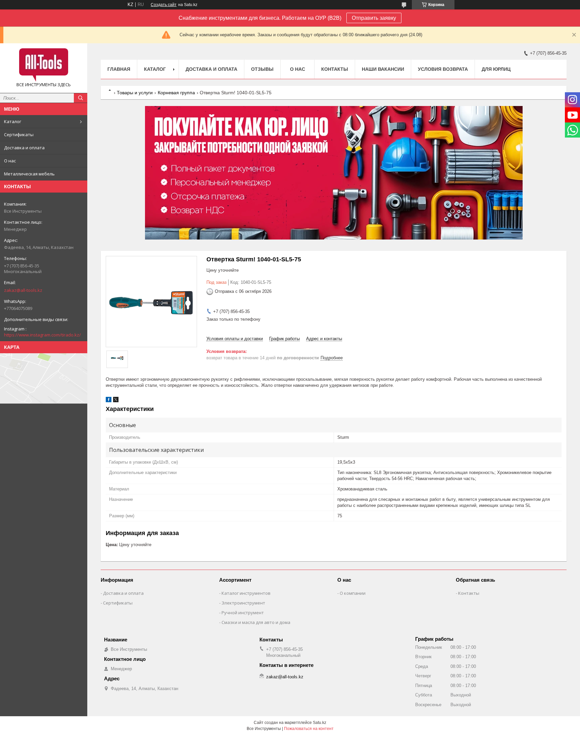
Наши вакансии (383, 69)
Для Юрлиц (496, 69)
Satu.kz (319, 722)
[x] (115, 400)
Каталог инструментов (246, 593)
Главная (118, 69)
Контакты (334, 69)
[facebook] (108, 400)
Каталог (12, 121)
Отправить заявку (374, 18)
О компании (353, 593)
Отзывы (262, 69)
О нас (10, 161)
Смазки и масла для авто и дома (256, 622)
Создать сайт (164, 4)
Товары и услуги (135, 92)
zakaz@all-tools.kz (23, 290)
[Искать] (80, 98)
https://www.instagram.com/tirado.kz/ (42, 335)
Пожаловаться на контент (309, 728)
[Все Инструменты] (43, 65)
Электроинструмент (243, 603)
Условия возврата (443, 69)
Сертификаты (19, 135)
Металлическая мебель (29, 174)
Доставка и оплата (24, 148)
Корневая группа (176, 92)
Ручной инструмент (243, 613)
